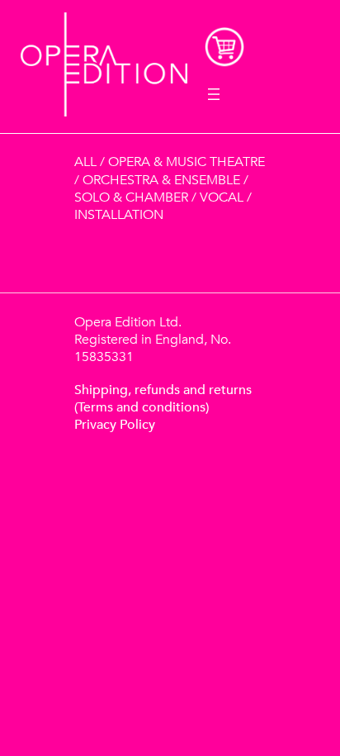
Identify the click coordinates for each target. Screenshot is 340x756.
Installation (118, 215)
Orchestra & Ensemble (161, 180)
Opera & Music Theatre (186, 162)
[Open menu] (214, 94)
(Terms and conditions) (141, 407)
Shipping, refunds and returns (163, 390)
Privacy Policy (114, 425)
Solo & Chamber (131, 197)
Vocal (221, 197)
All (85, 162)
